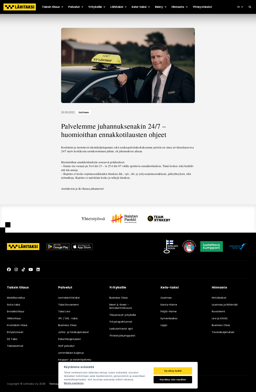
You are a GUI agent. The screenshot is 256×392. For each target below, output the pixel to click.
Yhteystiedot (202, 7)
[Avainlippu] (171, 247)
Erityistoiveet (15, 332)
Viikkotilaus (14, 318)
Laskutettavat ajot (121, 328)
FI (239, 7)
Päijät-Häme (169, 311)
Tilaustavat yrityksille (122, 315)
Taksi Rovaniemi (68, 304)
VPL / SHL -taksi (67, 318)
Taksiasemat (15, 346)
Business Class (67, 325)
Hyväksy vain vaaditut (173, 379)
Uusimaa (166, 297)
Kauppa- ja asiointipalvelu (74, 359)
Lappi (164, 325)
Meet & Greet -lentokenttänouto (120, 306)
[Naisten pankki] (124, 218)
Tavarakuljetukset (223, 332)
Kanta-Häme (169, 304)
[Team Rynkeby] (159, 218)
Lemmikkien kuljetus (71, 353)
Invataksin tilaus (17, 325)
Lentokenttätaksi (69, 297)
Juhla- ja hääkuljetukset (73, 332)
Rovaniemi (218, 311)
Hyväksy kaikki (173, 370)
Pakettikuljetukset (69, 339)
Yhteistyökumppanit (122, 335)
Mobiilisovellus (16, 297)
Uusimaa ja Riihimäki (225, 304)
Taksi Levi (64, 311)
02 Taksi (12, 339)
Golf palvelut (66, 346)
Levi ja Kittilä (219, 318)
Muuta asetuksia (74, 383)
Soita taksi (13, 304)
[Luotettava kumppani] (211, 247)
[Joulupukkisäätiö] (189, 247)
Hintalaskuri (219, 297)
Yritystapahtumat (120, 321)
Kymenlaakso (169, 318)
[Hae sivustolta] (249, 6)
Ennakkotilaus (15, 311)
